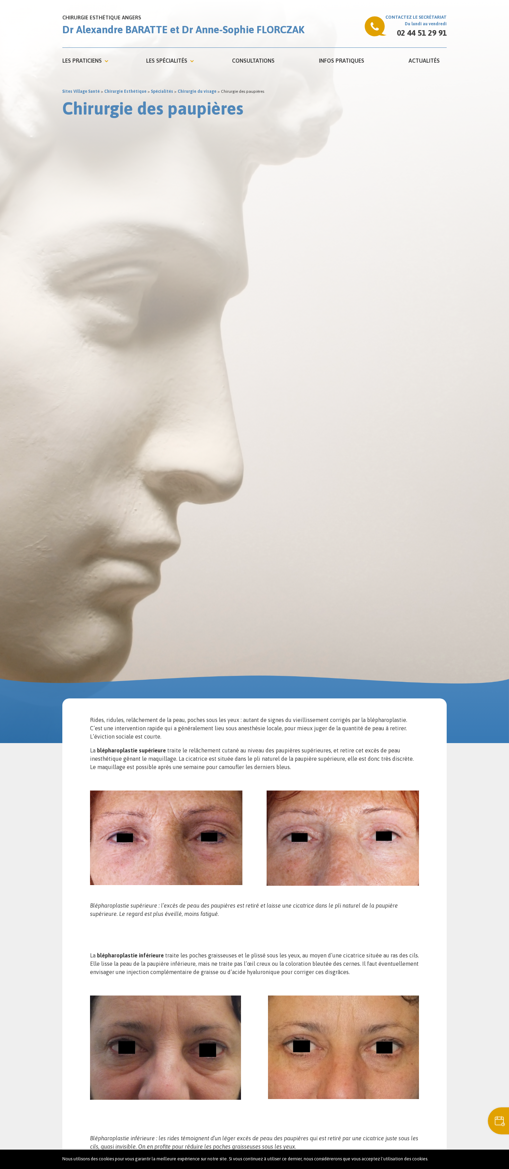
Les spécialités (166, 60)
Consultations (253, 60)
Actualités (424, 60)
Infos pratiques (341, 60)
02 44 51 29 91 (422, 32)
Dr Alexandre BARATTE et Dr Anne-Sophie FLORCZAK (183, 29)
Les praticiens (82, 60)
